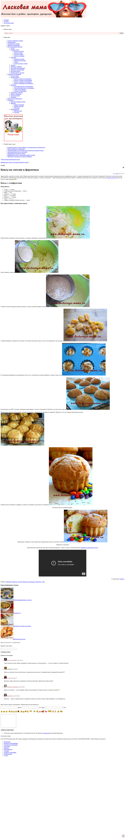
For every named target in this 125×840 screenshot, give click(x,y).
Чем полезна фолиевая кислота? (10, 159)
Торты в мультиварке (20, 91)
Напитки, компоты (16, 66)
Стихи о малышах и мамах (15, 40)
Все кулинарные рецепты (14, 46)
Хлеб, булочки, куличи (20, 63)
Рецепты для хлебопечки (14, 98)
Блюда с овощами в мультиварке (23, 83)
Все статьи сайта (9, 23)
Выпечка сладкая (19, 59)
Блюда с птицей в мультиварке (23, 80)
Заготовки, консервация (18, 68)
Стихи (6, 755)
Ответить (7, 666)
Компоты (13, 97)
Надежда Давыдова (12, 687)
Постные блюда (15, 71)
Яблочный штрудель (19, 639)
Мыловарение (15, 109)
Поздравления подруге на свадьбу (17, 152)
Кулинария (7, 741)
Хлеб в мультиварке (20, 89)
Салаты (13, 65)
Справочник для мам (13, 43)
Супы (12, 48)
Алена (9, 678)
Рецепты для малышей (17, 69)
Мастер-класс (18, 111)
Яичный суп (17, 613)
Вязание (13, 103)
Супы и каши (15, 75)
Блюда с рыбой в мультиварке (23, 82)
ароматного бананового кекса (89, 547)
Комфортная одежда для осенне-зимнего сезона (21, 155)
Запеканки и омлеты (17, 92)
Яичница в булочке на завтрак (22, 626)
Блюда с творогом (16, 94)
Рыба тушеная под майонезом (16, 149)
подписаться (46, 733)
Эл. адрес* (42, 707)
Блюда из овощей (19, 56)
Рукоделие (10, 100)
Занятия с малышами (13, 45)
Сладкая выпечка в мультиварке (23, 86)
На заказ (16, 112)
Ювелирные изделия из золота (16, 153)
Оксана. (122, 579)
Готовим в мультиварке (14, 74)
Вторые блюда (15, 50)
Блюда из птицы (19, 51)
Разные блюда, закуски (17, 72)
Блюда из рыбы (18, 54)
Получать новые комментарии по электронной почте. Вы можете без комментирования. (33, 733)
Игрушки (17, 108)
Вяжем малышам (19, 104)
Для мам (6, 751)
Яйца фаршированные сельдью (22, 600)
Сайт (64, 707)
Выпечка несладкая (20, 60)
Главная (6, 20)
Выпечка (13, 57)
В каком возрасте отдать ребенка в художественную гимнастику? (26, 147)
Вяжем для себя (18, 106)
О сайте (6, 21)
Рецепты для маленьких (11, 743)
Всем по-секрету (12, 660)
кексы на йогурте (112, 177)
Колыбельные (11, 42)
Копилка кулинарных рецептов (32, 581)
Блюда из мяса (18, 53)
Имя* (19, 707)
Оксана (117, 173)
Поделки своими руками (18, 101)
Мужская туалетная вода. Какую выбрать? (19, 156)
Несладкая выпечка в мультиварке (24, 88)
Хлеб (43, 581)
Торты (16, 62)
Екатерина (10, 696)
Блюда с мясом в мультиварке (22, 79)
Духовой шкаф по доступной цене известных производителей (25, 150)
